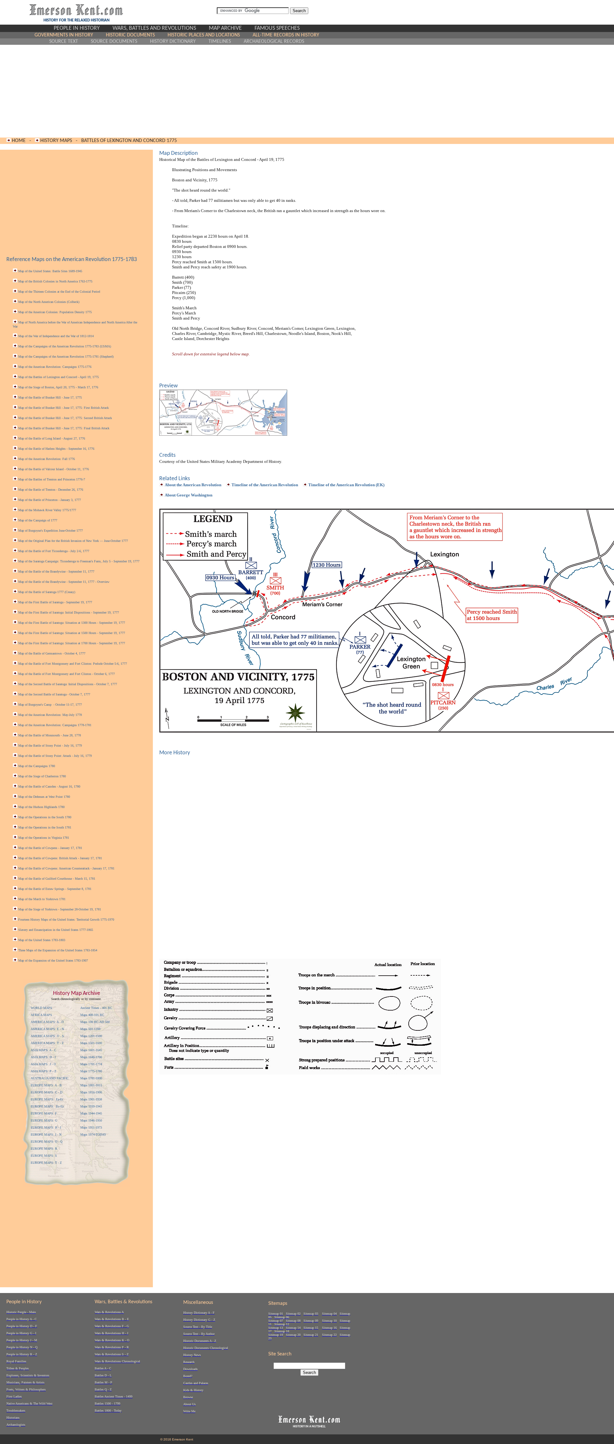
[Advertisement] (176, 91)
